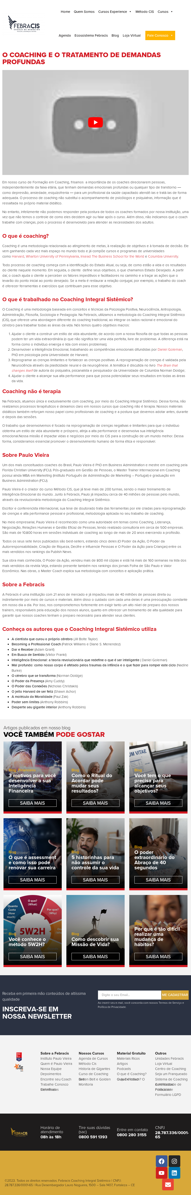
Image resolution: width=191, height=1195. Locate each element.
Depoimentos (51, 1073)
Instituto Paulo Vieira (56, 1058)
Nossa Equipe (51, 1068)
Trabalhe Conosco (54, 1084)
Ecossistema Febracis (91, 35)
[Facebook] (161, 1161)
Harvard (18, 256)
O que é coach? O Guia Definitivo (131, 1079)
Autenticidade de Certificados (168, 1084)
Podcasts (124, 1068)
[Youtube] (161, 1173)
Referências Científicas (50, 1089)
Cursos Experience (112, 11)
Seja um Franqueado (171, 1073)
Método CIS (145, 11)
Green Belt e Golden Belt (95, 1079)
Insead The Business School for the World (112, 256)
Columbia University (163, 256)
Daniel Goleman (170, 349)
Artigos (122, 1063)
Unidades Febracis (169, 1058)
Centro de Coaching (170, 1068)
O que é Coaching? (132, 1073)
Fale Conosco (157, 35)
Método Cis (87, 1063)
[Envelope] (168, 1184)
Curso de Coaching (93, 1073)
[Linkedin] (174, 1173)
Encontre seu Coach (56, 1079)
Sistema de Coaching (171, 1079)
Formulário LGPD (168, 1094)
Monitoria (86, 1084)
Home (65, 11)
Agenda (65, 35)
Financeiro (27, 770)
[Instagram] (174, 1161)
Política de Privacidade (164, 1089)
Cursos (163, 11)
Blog (115, 35)
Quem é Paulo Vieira (56, 1063)
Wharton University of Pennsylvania (52, 256)
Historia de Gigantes (94, 1068)
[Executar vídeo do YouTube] (95, 122)
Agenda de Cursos (93, 1058)
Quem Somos (84, 11)
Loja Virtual (132, 35)
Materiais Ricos (128, 1058)
